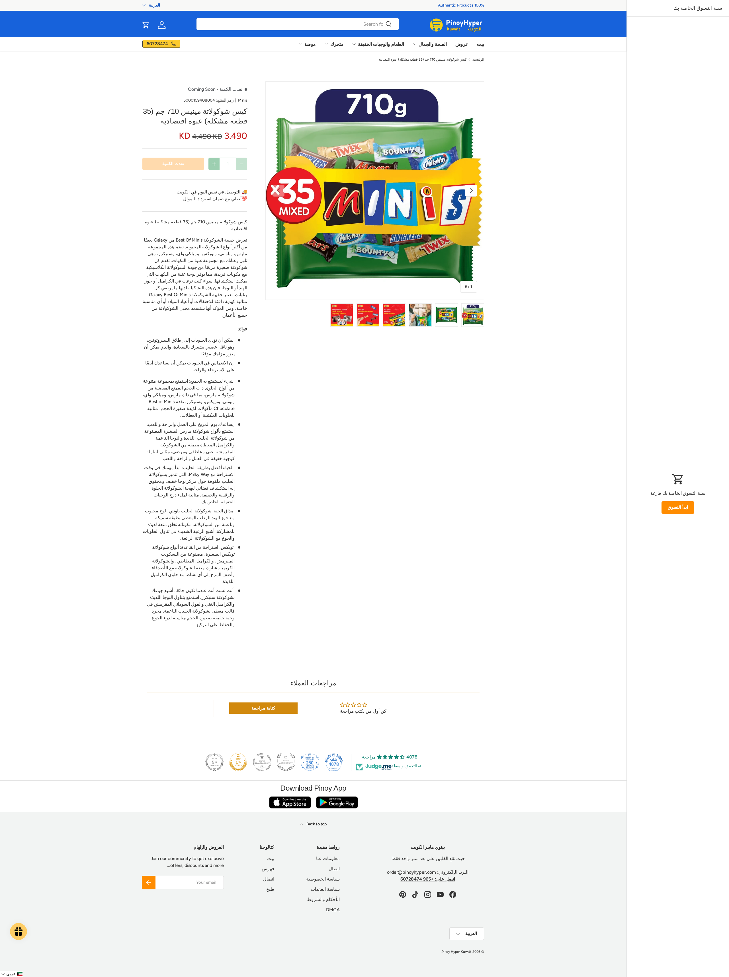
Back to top (316, 824)
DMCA (332, 909)
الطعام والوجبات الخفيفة (381, 44)
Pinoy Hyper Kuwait (457, 952)
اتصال (334, 868)
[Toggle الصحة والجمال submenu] (414, 44)
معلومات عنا (328, 858)
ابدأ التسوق (678, 507)
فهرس (268, 868)
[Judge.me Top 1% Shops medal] (238, 762)
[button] (146, 25)
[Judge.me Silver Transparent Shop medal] (262, 762)
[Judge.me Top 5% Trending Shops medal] (214, 762)
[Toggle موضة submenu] (300, 44)
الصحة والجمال (433, 44)
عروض (461, 44)
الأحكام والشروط (323, 899)
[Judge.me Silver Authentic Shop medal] (286, 762)
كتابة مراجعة (263, 708)
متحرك (336, 44)
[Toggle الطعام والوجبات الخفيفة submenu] (354, 44)
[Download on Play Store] (337, 802)
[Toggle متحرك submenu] (326, 44)
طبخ (270, 889)
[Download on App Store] (290, 802)
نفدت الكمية (173, 163)
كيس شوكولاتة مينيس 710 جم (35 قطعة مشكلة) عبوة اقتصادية (422, 59)
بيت (480, 44)
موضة (310, 44)
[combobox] (297, 24)
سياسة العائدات (325, 889)
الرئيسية (478, 59)
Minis (242, 100)
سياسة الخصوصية (323, 879)
